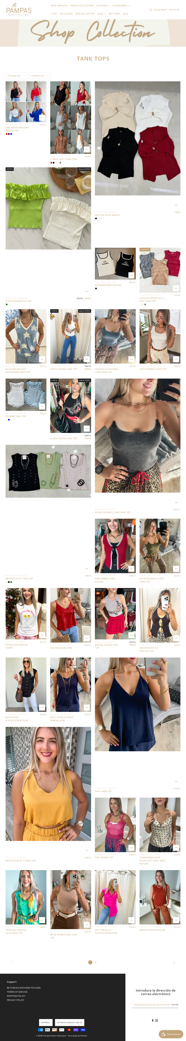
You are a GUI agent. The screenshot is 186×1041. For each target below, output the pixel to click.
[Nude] (58, 163)
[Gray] (60, 163)
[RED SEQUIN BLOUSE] (70, 615)
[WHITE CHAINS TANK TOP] (70, 336)
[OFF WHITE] (9, 304)
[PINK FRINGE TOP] (115, 825)
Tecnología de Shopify (77, 1036)
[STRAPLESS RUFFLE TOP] (48, 231)
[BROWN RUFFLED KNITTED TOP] (160, 615)
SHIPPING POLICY (16, 996)
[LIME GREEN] (6, 304)
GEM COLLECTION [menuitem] (85, 13)
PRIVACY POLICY (15, 1000)
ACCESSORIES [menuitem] (120, 5)
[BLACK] (96, 288)
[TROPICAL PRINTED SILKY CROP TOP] (26, 897)
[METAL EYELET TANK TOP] (48, 509)
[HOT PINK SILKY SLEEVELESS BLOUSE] (115, 897)
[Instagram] (156, 1020)
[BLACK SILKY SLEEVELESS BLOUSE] (26, 685)
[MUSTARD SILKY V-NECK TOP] (48, 791)
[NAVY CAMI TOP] (137, 722)
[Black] (9, 134)
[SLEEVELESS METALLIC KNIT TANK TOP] (160, 270)
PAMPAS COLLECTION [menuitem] (81, 5)
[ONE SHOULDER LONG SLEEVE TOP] (26, 101)
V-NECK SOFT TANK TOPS (63, 159)
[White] (13, 134)
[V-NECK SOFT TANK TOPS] (70, 117)
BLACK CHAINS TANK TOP (63, 438)
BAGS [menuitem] (100, 13)
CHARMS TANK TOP (16, 416)
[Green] (11, 582)
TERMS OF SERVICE (17, 992)
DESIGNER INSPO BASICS (108, 285)
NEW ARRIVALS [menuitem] (59, 5)
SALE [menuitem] (125, 13)
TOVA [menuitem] (54, 13)
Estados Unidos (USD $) (69, 1022)
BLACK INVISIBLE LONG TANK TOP (113, 512)
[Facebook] (152, 1020)
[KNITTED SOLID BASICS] (137, 145)
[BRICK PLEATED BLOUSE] (160, 897)
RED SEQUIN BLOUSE (61, 648)
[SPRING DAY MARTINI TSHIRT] (26, 613)
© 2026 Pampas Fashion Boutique (51, 1036)
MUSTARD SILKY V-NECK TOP (21, 860)
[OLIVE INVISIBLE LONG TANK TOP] (160, 546)
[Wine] (98, 218)
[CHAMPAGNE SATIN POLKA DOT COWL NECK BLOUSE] (160, 825)
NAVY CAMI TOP (103, 791)
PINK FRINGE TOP (104, 857)
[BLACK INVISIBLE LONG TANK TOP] (137, 443)
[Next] (174, 962)
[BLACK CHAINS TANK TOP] (70, 406)
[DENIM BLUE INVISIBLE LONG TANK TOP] (115, 336)
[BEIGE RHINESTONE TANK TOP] (70, 899)
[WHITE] (98, 288)
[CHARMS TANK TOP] (26, 395)
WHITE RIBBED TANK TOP (153, 369)
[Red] (6, 134)
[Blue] (9, 420)
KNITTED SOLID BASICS (107, 215)
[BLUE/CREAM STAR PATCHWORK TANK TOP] (26, 336)
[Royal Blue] (11, 134)
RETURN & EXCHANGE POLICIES (24, 987)
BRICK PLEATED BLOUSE (152, 930)
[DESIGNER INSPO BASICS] (115, 264)
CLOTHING (102, 5)
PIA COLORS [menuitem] (66, 13)
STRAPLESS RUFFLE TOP (19, 301)
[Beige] (100, 218)
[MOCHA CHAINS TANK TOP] (115, 613)
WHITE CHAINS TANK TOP (63, 369)
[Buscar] (151, 10)
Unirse (174, 1004)
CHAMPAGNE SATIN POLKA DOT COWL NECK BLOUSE (153, 860)
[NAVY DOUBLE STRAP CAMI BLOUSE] (70, 685)
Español (45, 1022)
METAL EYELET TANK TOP (19, 578)
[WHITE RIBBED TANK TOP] (160, 336)
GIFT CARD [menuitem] (114, 13)
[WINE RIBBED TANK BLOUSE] (115, 546)
